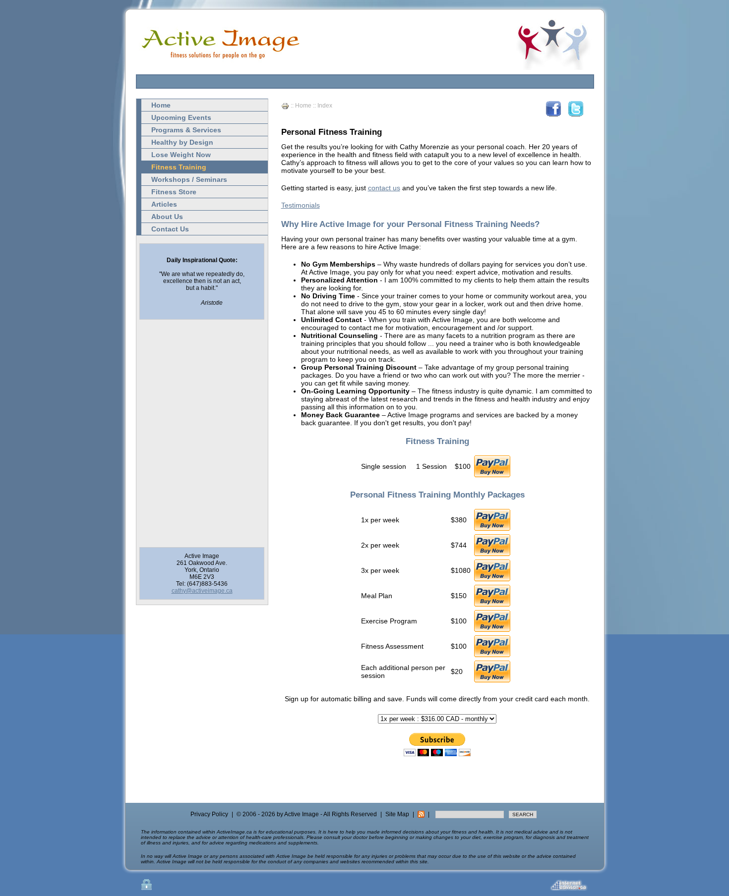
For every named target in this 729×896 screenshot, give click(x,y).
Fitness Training (178, 167)
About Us (167, 217)
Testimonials (300, 205)
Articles (164, 204)
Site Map (397, 814)
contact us (384, 188)
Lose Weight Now (181, 155)
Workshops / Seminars (189, 179)
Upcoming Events (181, 117)
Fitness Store (173, 192)
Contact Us (170, 229)
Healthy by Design (182, 142)
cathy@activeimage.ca (202, 590)
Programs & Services (186, 130)
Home (161, 105)
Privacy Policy (209, 814)
